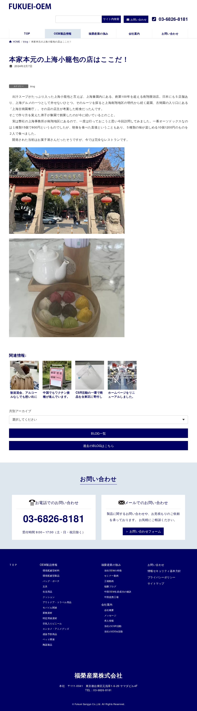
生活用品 (47, 591)
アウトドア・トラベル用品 (57, 602)
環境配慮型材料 (51, 570)
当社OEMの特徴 (113, 570)
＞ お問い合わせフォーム (143, 531)
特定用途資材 (50, 618)
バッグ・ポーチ (51, 581)
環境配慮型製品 (51, 575)
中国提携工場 (111, 596)
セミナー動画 (111, 575)
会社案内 (107, 604)
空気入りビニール (52, 623)
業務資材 (47, 612)
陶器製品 (47, 644)
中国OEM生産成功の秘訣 (117, 591)
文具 (45, 586)
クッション (49, 596)
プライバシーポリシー (161, 577)
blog (32, 86)
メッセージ (110, 615)
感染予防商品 (50, 634)
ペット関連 (49, 639)
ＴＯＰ (13, 565)
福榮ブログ (110, 586)
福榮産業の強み (111, 565)
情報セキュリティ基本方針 (164, 571)
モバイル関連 (50, 607)
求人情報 (109, 620)
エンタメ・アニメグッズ (56, 628)
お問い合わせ (156, 565)
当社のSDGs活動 (113, 631)
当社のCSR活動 (113, 626)
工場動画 (109, 581)
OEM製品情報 (48, 565)
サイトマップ (156, 583)
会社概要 (109, 610)
